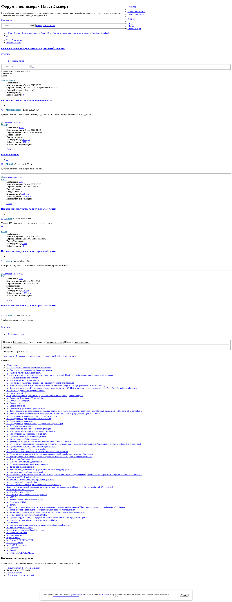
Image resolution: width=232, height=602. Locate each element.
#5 (2, 315)
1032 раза (27, 196)
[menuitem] (136, 11)
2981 (21, 182)
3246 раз (26, 142)
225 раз (25, 194)
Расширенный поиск (45, 25)
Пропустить (6, 20)
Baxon (4, 231)
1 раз (24, 243)
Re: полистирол (10, 154)
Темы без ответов (14, 40)
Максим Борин (8, 80)
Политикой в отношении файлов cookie (66, 596)
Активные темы (13, 42)
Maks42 (4, 125)
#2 (2, 164)
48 (20, 83)
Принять (184, 595)
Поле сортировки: (37, 342)
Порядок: (69, 342)
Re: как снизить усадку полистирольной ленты (28, 208)
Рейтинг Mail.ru (104, 594)
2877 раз (26, 139)
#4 (2, 261)
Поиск (32, 26)
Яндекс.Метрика (78, 594)
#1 (2, 110)
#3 (2, 218)
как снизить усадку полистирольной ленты (33, 48)
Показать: (8, 342)
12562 (21, 127)
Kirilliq (4, 179)
